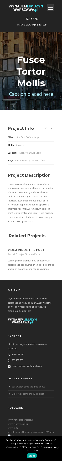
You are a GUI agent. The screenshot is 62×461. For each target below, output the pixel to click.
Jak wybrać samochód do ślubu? (28, 387)
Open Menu (50, 7)
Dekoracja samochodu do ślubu (28, 394)
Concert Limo (38, 161)
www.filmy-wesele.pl (18, 424)
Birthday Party (22, 161)
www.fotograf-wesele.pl (20, 420)
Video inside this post (26, 250)
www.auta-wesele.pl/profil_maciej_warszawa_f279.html (31, 430)
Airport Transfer (16, 254)
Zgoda (31, 455)
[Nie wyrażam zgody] (57, 448)
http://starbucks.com (30, 153)
